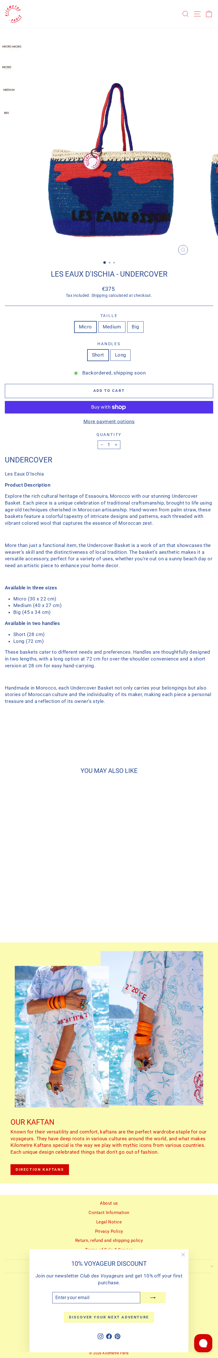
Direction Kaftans (40, 1169)
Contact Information (109, 1212)
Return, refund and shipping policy (109, 1240)
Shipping (99, 295)
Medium (112, 327)
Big (135, 327)
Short (98, 355)
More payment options (109, 421)
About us (109, 1203)
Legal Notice (109, 1222)
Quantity (109, 434)
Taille (109, 315)
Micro (85, 327)
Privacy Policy (109, 1231)
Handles (109, 343)
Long (120, 355)
